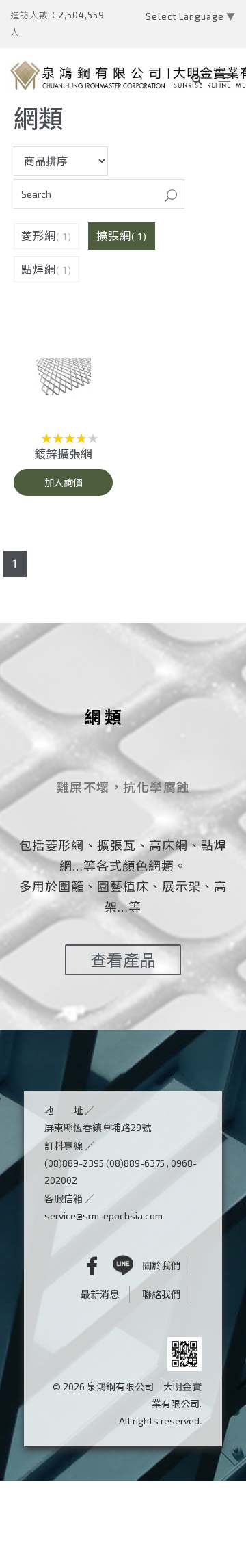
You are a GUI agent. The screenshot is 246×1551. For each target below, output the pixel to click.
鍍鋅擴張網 (63, 453)
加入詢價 (63, 482)
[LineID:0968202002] (123, 1265)
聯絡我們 (161, 1294)
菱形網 (38, 235)
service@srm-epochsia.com (103, 1215)
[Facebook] (81, 1265)
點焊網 (38, 269)
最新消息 (100, 1294)
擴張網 (113, 235)
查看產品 (123, 960)
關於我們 (161, 1265)
